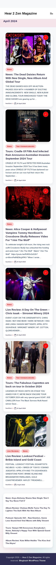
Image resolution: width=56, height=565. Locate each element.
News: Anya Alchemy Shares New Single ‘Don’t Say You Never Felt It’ (27, 499)
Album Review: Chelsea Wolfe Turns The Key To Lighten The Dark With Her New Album (28, 509)
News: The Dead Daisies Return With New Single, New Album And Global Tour (26, 78)
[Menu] (51, 13)
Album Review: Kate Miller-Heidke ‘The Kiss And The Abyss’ (28, 542)
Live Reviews (13, 451)
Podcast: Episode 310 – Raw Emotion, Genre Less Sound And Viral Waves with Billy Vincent (27, 519)
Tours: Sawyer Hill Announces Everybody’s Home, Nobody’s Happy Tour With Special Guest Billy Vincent (28, 530)
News (9, 69)
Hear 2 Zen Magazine (21, 13)
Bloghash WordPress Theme (32, 561)
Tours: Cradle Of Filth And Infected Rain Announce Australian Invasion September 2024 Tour (28, 155)
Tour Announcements (25, 146)
